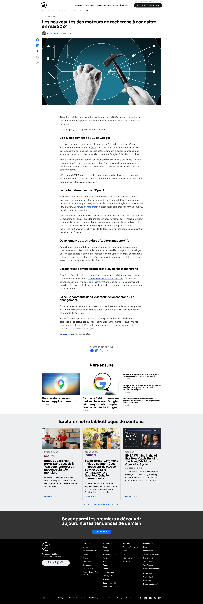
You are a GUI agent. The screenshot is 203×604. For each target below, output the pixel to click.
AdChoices (110, 598)
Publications (148, 551)
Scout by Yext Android (111, 587)
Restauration (128, 558)
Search (105, 569)
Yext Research (148, 565)
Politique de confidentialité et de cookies (72, 598)
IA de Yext (106, 579)
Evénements (148, 558)
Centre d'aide (148, 577)
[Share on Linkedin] (38, 46)
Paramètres (130, 598)
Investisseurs (87, 562)
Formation (147, 581)
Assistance (152, 1)
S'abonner (101, 532)
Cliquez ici (65, 334)
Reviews (106, 558)
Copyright (120, 598)
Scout (105, 547)
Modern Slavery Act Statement (89, 573)
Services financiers (130, 547)
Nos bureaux (87, 565)
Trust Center (148, 562)
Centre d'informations (151, 569)
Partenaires (86, 558)
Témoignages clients (151, 554)
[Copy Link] (38, 63)
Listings (106, 551)
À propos (85, 547)
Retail (125, 554)
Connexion (135, 1)
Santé (125, 551)
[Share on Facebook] (38, 40)
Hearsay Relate (108, 576)
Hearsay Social (108, 572)
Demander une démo (148, 5)
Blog (145, 547)
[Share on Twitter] (38, 51)
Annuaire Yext (87, 569)
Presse (85, 554)
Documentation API (150, 584)
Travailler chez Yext (89, 551)
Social (105, 562)
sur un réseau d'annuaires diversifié (105, 278)
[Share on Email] (38, 57)
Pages (105, 565)
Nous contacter (144, 1)
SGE (94, 147)
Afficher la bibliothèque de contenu (101, 504)
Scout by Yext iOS (109, 583)
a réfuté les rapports (85, 206)
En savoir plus (50, 497)
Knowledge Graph (110, 554)
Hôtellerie (126, 562)
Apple (63, 247)
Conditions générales (96, 598)
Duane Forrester (53, 33)
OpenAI (106, 200)
